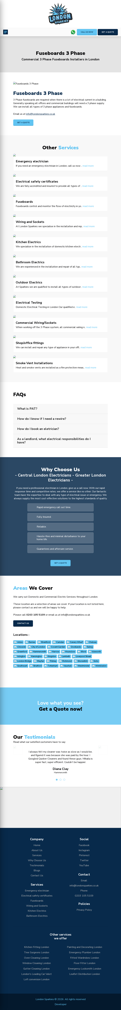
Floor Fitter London (84, 963)
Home (37, 845)
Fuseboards (36, 900)
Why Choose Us (37, 860)
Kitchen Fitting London (36, 947)
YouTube (84, 865)
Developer (60, 1004)
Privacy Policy (84, 910)
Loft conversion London (36, 979)
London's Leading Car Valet (36, 974)
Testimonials (37, 865)
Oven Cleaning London (36, 958)
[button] (60, 804)
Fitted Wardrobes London (84, 958)
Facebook (84, 845)
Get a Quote (108, 32)
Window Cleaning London (36, 963)
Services (37, 855)
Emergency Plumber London (84, 952)
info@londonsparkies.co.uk (40, 114)
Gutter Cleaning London (36, 968)
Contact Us (23, 623)
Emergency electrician (37, 890)
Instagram (84, 850)
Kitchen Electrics (37, 911)
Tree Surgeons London (36, 952)
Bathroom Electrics (37, 916)
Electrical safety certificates (36, 895)
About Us (37, 850)
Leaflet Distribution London (84, 974)
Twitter (84, 860)
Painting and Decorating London (84, 947)
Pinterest (84, 855)
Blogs (37, 870)
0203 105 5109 (35, 615)
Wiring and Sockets (37, 906)
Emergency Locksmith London (84, 968)
